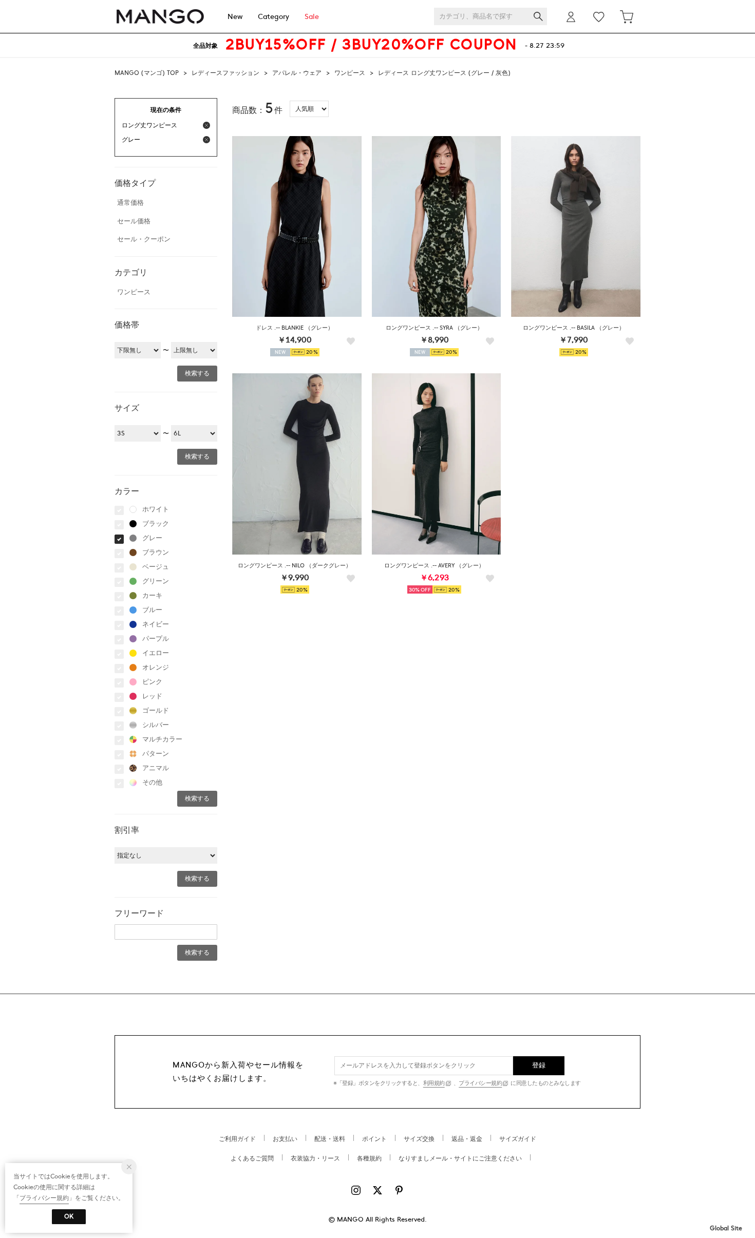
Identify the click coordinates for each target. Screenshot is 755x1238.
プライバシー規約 (480, 1083)
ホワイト (155, 509)
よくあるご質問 (252, 1158)
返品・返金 (466, 1139)
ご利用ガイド (237, 1139)
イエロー (155, 653)
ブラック (155, 523)
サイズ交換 (419, 1139)
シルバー (155, 725)
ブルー (152, 610)
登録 (539, 1065)
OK (68, 1216)
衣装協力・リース (315, 1158)
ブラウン (155, 552)
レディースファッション (225, 73)
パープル (155, 638)
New (235, 17)
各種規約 (369, 1158)
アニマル (155, 768)
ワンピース (349, 73)
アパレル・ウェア (297, 73)
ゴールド (155, 710)
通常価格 (130, 202)
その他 (152, 782)
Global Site (726, 1228)
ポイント (374, 1139)
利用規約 (434, 1083)
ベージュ (155, 567)
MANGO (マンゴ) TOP (147, 73)
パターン (155, 753)
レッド (152, 696)
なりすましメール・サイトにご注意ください (460, 1158)
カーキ (152, 595)
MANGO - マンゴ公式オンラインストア (160, 16)
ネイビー (155, 624)
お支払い (285, 1139)
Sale (312, 17)
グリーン (155, 581)
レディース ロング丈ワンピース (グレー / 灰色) (444, 73)
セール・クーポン (144, 239)
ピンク (152, 682)
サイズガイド (517, 1139)
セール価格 (133, 221)
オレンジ (155, 667)
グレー (152, 538)
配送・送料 (329, 1139)
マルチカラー (162, 739)
